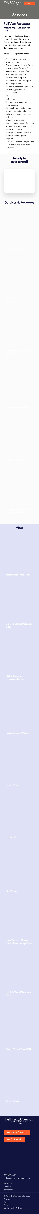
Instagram (8, 1190)
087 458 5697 (10, 1175)
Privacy (7, 1199)
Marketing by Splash (13, 1208)
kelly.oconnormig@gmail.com (17, 1178)
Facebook (8, 1184)
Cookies (7, 1205)
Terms (6, 1202)
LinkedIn (7, 1187)
